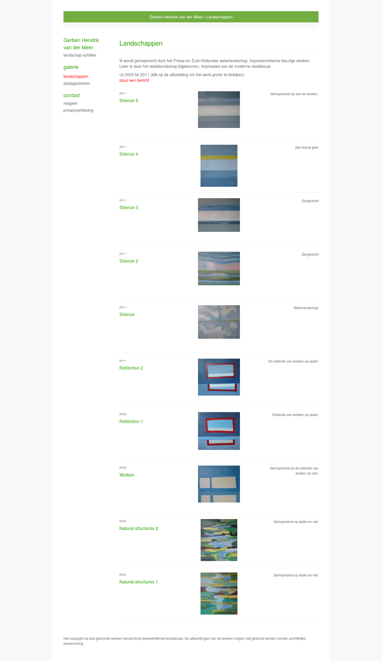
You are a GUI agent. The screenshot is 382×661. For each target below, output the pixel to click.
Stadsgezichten (76, 83)
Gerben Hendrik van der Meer (176, 17)
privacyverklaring (78, 110)
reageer (70, 103)
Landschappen (75, 76)
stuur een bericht (134, 80)
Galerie (71, 66)
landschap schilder (79, 55)
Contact (71, 95)
